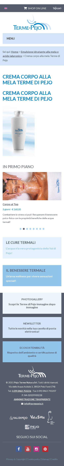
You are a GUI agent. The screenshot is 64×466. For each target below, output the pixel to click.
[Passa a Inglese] (6, 8)
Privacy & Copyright (16, 459)
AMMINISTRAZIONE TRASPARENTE (32, 399)
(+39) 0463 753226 (21, 391)
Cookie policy (33, 459)
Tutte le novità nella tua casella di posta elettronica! (32, 330)
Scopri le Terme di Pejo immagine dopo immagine (32, 306)
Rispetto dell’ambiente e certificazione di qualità (32, 354)
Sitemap (45, 459)
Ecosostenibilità (32, 347)
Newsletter (32, 323)
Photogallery (32, 299)
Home (14, 51)
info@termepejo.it (33, 403)
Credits (54, 459)
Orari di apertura (25, 204)
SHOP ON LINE (37, 8)
